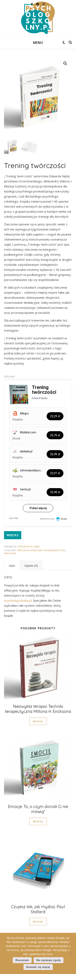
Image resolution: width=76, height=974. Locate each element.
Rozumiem (22, 960)
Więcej (13, 535)
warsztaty (10, 553)
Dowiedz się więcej (38, 967)
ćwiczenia (23, 550)
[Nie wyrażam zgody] (71, 953)
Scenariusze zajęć (28, 546)
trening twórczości (54, 550)
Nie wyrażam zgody (48, 960)
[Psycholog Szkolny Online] (38, 18)
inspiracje (36, 550)
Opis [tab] (12, 565)
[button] (65, 63)
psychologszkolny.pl (18, 600)
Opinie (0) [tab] (31, 565)
